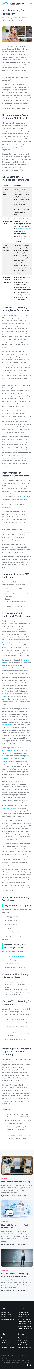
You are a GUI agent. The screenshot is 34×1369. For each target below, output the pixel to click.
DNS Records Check (24, 1321)
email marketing (22, 229)
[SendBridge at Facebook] (27, 1365)
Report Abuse (5, 1342)
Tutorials (19, 20)
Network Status (6, 1345)
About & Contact (23, 1338)
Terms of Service (23, 1340)
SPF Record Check (24, 1319)
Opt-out (7, 599)
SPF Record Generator (25, 1317)
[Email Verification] (12, 3)
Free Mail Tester (23, 1312)
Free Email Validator (24, 1314)
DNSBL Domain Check (25, 1328)
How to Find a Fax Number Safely (15, 1181)
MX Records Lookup (24, 1324)
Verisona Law (26, 496)
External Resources (24, 1347)
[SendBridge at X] (31, 1365)
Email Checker (5, 1312)
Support (3, 1338)
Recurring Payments (7, 1347)
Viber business (7, 725)
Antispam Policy (23, 1345)
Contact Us (4, 1340)
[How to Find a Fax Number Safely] (17, 1165)
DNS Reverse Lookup (25, 1326)
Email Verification (6, 1314)
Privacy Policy (22, 1342)
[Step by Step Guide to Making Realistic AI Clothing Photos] (17, 1257)
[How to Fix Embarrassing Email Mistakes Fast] (17, 1209)
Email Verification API (8, 1317)
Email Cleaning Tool (7, 1319)
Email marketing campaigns (16, 956)
